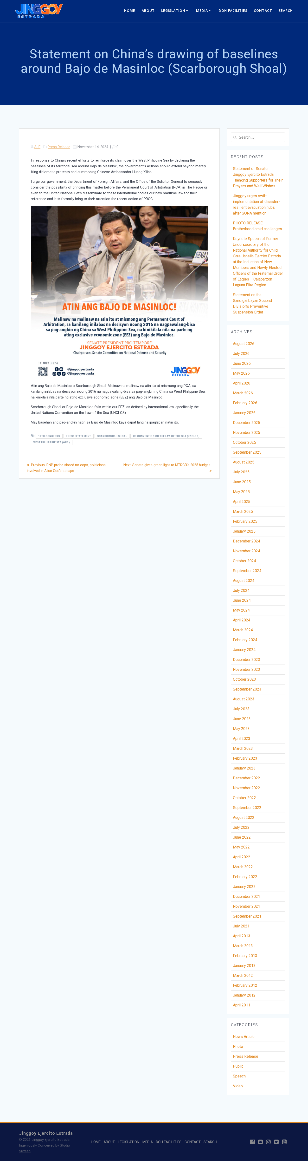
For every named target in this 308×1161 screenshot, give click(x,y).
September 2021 (247, 916)
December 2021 (246, 896)
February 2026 (245, 403)
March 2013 (243, 946)
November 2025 (246, 432)
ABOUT (148, 10)
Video (238, 1086)
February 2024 (245, 640)
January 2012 (244, 995)
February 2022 (245, 876)
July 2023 (241, 709)
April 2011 (241, 1005)
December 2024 (246, 541)
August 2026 (243, 343)
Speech (239, 1076)
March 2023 (243, 748)
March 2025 (243, 511)
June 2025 (242, 482)
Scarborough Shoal (112, 436)
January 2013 (244, 965)
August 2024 (243, 580)
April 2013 (241, 936)
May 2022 (241, 847)
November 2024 (246, 551)
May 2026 (241, 373)
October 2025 (244, 442)
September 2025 (247, 452)
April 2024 (241, 620)
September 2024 (247, 570)
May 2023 (241, 728)
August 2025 (243, 462)
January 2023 (244, 768)
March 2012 (243, 975)
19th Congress (49, 436)
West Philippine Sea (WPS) (51, 442)
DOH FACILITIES (233, 10)
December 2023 (246, 659)
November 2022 (246, 788)
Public (238, 1066)
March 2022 (243, 867)
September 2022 (247, 807)
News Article (244, 1036)
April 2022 (241, 857)
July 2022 (241, 827)
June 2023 (242, 719)
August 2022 (243, 817)
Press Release (59, 147)
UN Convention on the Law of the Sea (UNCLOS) (166, 436)
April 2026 (241, 383)
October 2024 (244, 561)
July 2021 (241, 926)
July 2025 (241, 472)
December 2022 (246, 778)
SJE (37, 147)
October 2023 (244, 679)
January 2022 (244, 886)
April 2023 (241, 738)
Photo (238, 1046)
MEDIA (202, 10)
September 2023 (247, 689)
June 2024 (242, 600)
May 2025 (241, 491)
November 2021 (246, 906)
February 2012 (245, 985)
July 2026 (241, 353)
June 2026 (242, 363)
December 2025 (246, 422)
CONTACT (263, 10)
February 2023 (245, 758)
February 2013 (245, 955)
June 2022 (242, 837)
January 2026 (244, 413)
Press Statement (78, 436)
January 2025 (244, 531)
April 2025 (241, 501)
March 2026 (243, 393)
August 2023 (243, 699)
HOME (129, 10)
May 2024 (241, 610)
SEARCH (286, 10)
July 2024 (241, 590)
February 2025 (245, 521)
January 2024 (244, 649)
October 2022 (244, 798)
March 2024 (243, 630)
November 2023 (246, 669)
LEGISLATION (173, 10)
